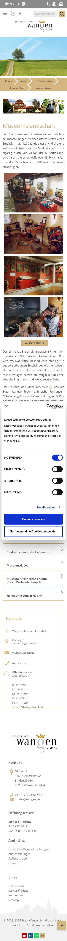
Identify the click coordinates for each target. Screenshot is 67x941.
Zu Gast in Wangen (44, 81)
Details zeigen (46, 507)
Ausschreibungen (19, 854)
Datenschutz (16, 886)
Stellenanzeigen (18, 858)
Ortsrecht (14, 863)
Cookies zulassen (33, 519)
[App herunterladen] (47, 4)
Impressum (15, 895)
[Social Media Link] (42, 935)
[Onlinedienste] (23, 14)
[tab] (33, 552)
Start (10, 81)
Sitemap (13, 900)
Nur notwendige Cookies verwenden (33, 531)
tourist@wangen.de (27, 799)
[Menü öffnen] (5, 13)
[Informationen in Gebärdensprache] (54, 4)
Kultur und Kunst (17, 88)
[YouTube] (24, 935)
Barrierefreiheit (18, 890)
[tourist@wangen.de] (7, 652)
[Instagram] (30, 935)
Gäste (23, 81)
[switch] (57, 469)
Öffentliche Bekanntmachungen (28, 849)
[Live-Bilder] (23, 4)
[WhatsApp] (36, 935)
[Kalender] (14, 14)
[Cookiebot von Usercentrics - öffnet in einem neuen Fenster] (47, 406)
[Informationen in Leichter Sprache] (61, 4)
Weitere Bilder (34, 343)
